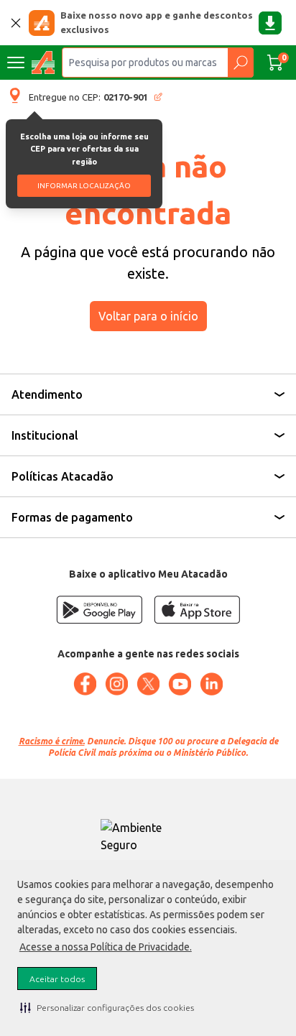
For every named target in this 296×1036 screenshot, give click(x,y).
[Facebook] (84, 683)
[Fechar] (16, 23)
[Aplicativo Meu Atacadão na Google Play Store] (99, 610)
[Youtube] (179, 683)
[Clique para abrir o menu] (15, 62)
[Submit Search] (240, 62)
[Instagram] (116, 683)
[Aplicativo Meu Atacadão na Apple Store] (197, 610)
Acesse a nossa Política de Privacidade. (105, 947)
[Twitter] (148, 683)
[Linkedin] (211, 683)
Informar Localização (84, 186)
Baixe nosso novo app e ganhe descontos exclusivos (156, 22)
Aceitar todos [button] (57, 979)
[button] (107, 1007)
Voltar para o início (148, 316)
